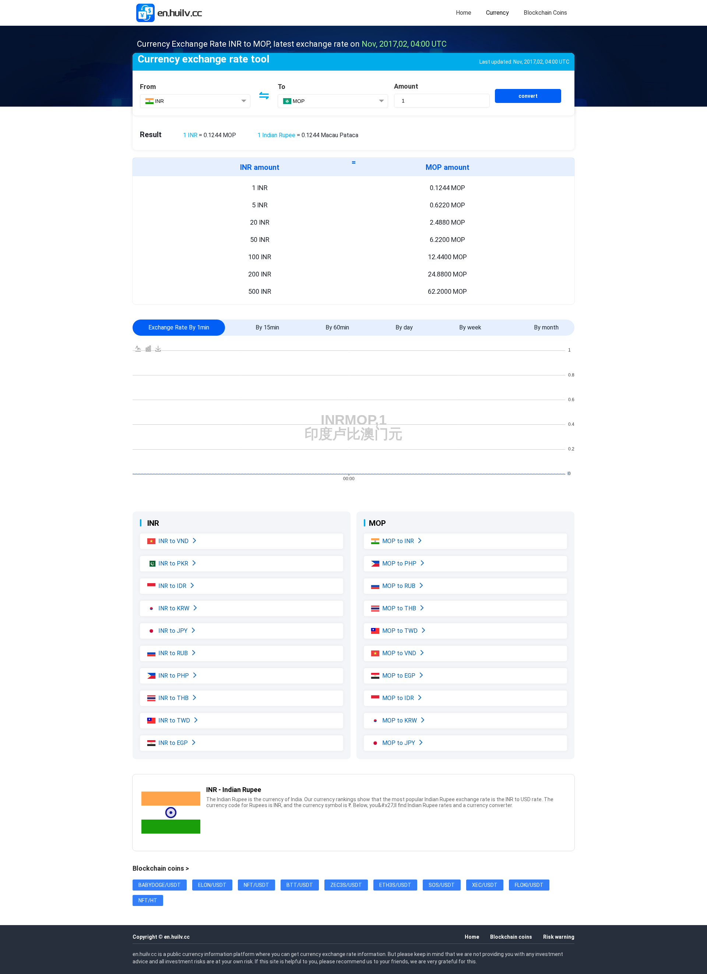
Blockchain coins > (161, 868)
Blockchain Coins (545, 12)
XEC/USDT (484, 885)
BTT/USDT (299, 885)
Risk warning (558, 937)
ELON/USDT (212, 885)
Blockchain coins (511, 937)
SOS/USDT (442, 885)
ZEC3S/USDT (346, 885)
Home (463, 12)
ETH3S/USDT (395, 885)
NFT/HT (147, 900)
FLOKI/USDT (529, 885)
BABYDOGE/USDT (159, 885)
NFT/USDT (256, 885)
